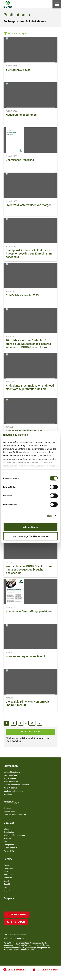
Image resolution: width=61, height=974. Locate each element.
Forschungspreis (10, 848)
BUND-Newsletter (11, 782)
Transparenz (9, 845)
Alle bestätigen (30, 527)
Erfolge (6, 829)
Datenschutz (9, 851)
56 (32, 723)
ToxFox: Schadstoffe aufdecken (16, 785)
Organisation (9, 832)
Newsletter (8, 878)
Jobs (6, 841)
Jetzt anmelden (30, 731)
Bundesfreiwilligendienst (13, 791)
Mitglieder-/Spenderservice (14, 835)
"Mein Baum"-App (10, 775)
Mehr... (32, 950)
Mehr (49, 516)
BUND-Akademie (10, 788)
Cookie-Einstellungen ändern (15, 935)
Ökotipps (7, 808)
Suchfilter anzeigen (17, 33)
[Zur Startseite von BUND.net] (8, 4)
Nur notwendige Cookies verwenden (30, 536)
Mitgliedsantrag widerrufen (14, 938)
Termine (7, 871)
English (6, 881)
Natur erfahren (9, 811)
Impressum (8, 868)
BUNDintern (8, 794)
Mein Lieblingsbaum (12, 772)
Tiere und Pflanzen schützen (15, 815)
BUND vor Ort (9, 838)
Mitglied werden (48, 969)
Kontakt (7, 884)
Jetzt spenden (17, 969)
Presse (6, 865)
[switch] (54, 487)
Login (6, 887)
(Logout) (7, 890)
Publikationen (9, 875)
